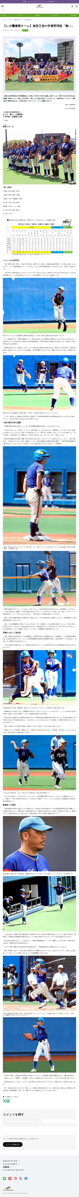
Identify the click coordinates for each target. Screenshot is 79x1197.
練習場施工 (74, 15)
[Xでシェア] (4, 1102)
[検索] (3, 10)
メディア (20, 15)
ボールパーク (55, 15)
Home (4, 19)
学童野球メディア (18, 19)
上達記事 (37, 15)
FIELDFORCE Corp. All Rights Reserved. (17, 1193)
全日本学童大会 (28, 19)
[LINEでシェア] (7, 1102)
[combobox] (39, 10)
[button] (2, 6)
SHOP (3, 15)
